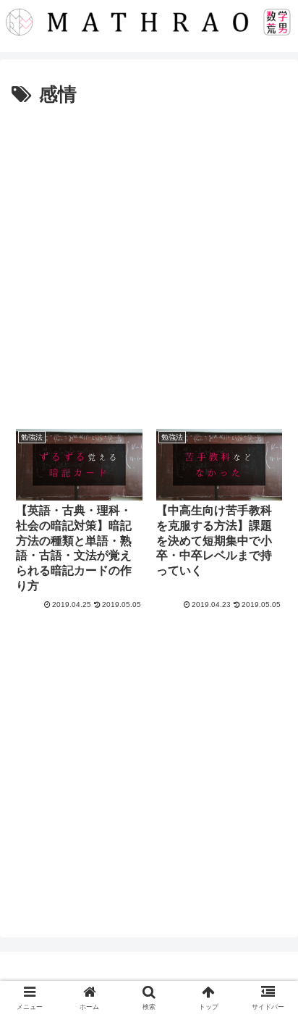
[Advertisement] (149, 267)
